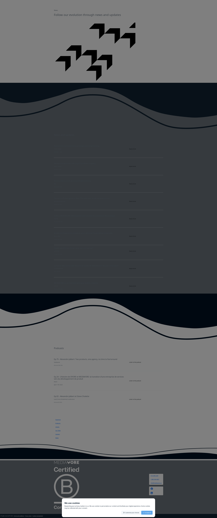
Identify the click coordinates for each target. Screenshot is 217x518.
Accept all (148, 512)
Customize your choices (132, 512)
